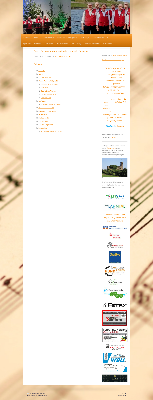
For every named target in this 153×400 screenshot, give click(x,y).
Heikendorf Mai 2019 (48, 94)
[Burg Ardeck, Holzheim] (114, 167)
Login (124, 393)
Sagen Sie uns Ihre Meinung (120, 55)
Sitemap (43, 393)
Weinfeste (44, 87)
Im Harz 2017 (46, 97)
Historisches (43, 114)
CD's (114, 137)
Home (41, 74)
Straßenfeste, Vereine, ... (49, 91)
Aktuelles (42, 71)
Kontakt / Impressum (46, 124)
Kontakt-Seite (111, 148)
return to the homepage (63, 56)
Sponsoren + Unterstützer (47, 111)
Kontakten (120, 126)
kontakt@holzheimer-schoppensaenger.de (113, 60)
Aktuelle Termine (45, 77)
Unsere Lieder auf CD (46, 108)
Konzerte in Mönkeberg (49, 84)
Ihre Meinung (43, 121)
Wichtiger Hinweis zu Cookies (51, 131)
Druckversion (34, 393)
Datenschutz (43, 128)
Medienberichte (44, 118)
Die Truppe (42, 101)
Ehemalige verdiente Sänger (50, 104)
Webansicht (122, 395)
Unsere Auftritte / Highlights (48, 81)
